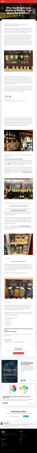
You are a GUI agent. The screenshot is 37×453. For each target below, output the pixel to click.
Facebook (20, 440)
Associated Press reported (27, 172)
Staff (2, 442)
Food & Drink (9, 364)
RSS (20, 443)
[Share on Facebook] (25, 380)
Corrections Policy (4, 445)
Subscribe (26, 416)
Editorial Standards (4, 443)
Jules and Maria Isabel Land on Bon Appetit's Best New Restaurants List (9, 375)
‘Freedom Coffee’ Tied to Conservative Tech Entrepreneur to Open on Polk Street (9, 370)
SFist (3, 432)
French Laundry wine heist (24, 226)
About (2, 440)
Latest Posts (21, 433)
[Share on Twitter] (23, 380)
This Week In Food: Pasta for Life (9, 378)
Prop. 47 (9, 163)
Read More (32, 424)
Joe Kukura (24, 5)
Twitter (20, 442)
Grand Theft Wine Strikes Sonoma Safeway (18, 210)
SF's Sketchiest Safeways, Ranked (10, 331)
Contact (2, 446)
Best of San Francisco (22, 436)
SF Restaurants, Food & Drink (15, 5)
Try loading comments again (18, 353)
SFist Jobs (21, 434)
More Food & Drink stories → (9, 380)
